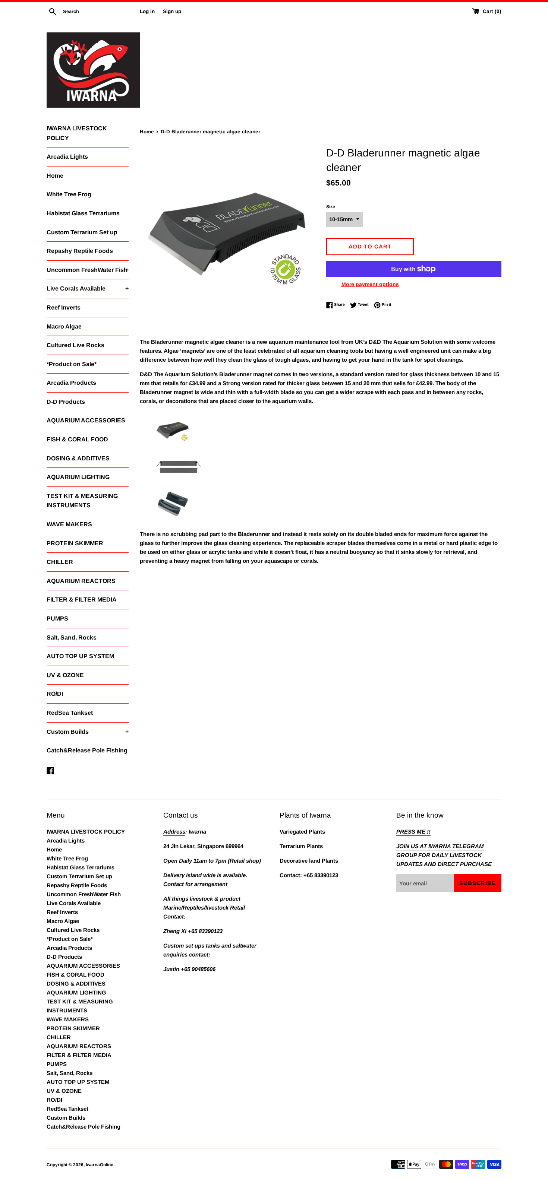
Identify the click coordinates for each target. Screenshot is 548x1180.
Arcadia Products (71, 383)
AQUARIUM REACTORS (81, 581)
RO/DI (55, 694)
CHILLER (60, 562)
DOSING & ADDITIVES (78, 458)
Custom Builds (88, 732)
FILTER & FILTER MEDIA (82, 599)
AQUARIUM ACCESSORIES (86, 420)
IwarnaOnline (99, 1164)
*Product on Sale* (72, 364)
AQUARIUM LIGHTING (78, 477)
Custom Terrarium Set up (82, 232)
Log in (147, 11)
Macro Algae (64, 326)
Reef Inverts (64, 307)
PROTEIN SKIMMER (75, 543)
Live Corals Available (88, 288)
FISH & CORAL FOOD (77, 439)
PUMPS (57, 618)
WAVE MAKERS (69, 524)
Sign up (172, 11)
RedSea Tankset (70, 713)
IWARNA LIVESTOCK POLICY (77, 133)
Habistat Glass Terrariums (83, 213)
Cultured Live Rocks (75, 345)
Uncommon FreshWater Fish (88, 270)
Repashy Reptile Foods (80, 251)
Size (330, 206)
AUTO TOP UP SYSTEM (80, 656)
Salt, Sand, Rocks (72, 637)
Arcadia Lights (67, 156)
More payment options (370, 284)
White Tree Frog (69, 194)
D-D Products (66, 402)
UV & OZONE (65, 675)
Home (55, 175)
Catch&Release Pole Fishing (87, 750)
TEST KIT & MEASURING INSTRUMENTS (82, 501)
